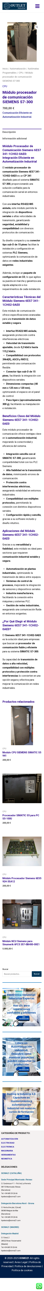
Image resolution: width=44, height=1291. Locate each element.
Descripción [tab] (9, 132)
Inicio (5, 68)
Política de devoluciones (28, 1266)
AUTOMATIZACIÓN (9, 1139)
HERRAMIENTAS (8, 1155)
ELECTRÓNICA (7, 1147)
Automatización (18, 68)
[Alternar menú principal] (37, 6)
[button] (37, 27)
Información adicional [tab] (14, 138)
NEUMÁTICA (6, 1159)
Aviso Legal (21, 1262)
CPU (21, 72)
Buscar (5, 969)
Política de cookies (22, 1270)
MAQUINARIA (7, 1151)
